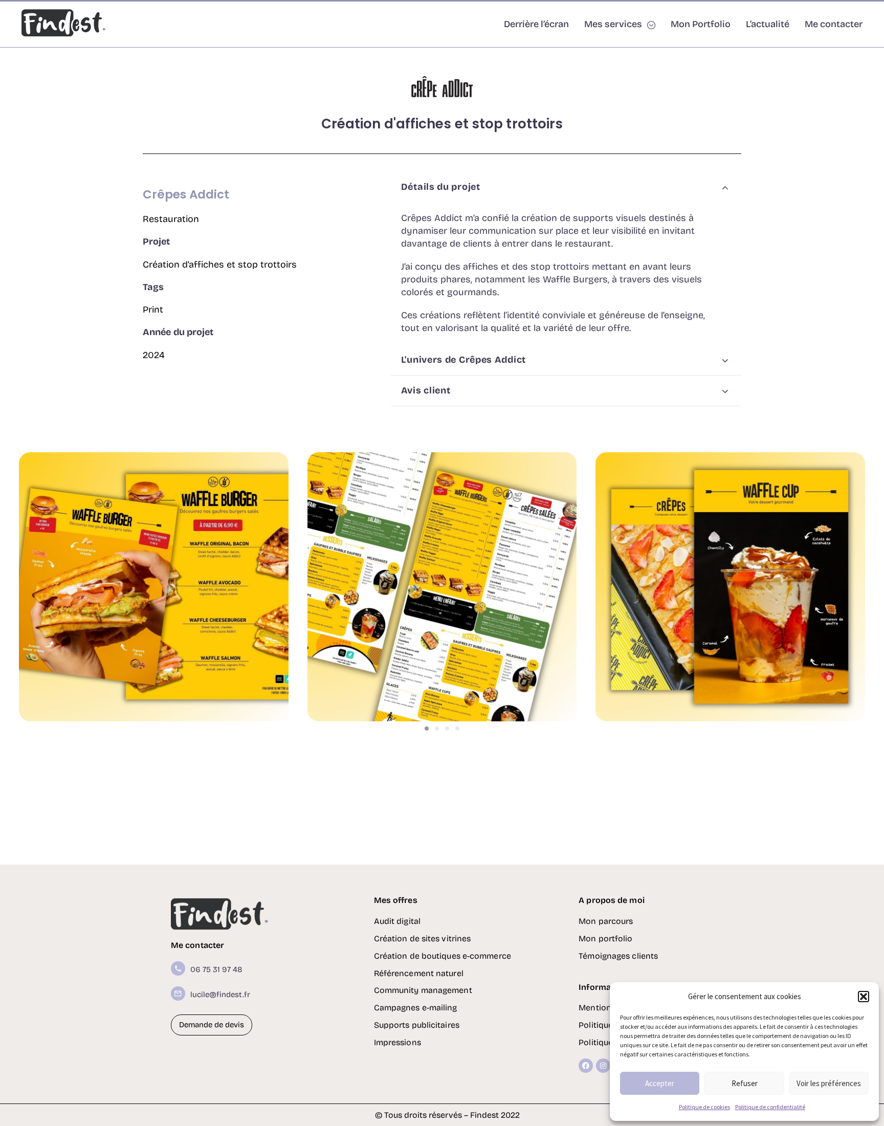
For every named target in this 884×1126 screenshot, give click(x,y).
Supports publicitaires (416, 1025)
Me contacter (834, 24)
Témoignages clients (618, 956)
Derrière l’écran (536, 24)
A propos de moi (612, 900)
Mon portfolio (605, 938)
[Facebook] (586, 1065)
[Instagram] (603, 1065)
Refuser (745, 1083)
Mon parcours (606, 921)
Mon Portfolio (701, 24)
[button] (863, 996)
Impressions (397, 1042)
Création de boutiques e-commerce (442, 956)
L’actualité (767, 24)
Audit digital (397, 921)
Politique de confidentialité (770, 1107)
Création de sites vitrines (422, 938)
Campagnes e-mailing (415, 1007)
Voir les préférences (829, 1083)
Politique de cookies (704, 1107)
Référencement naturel (418, 973)
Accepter (659, 1083)
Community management (423, 990)
